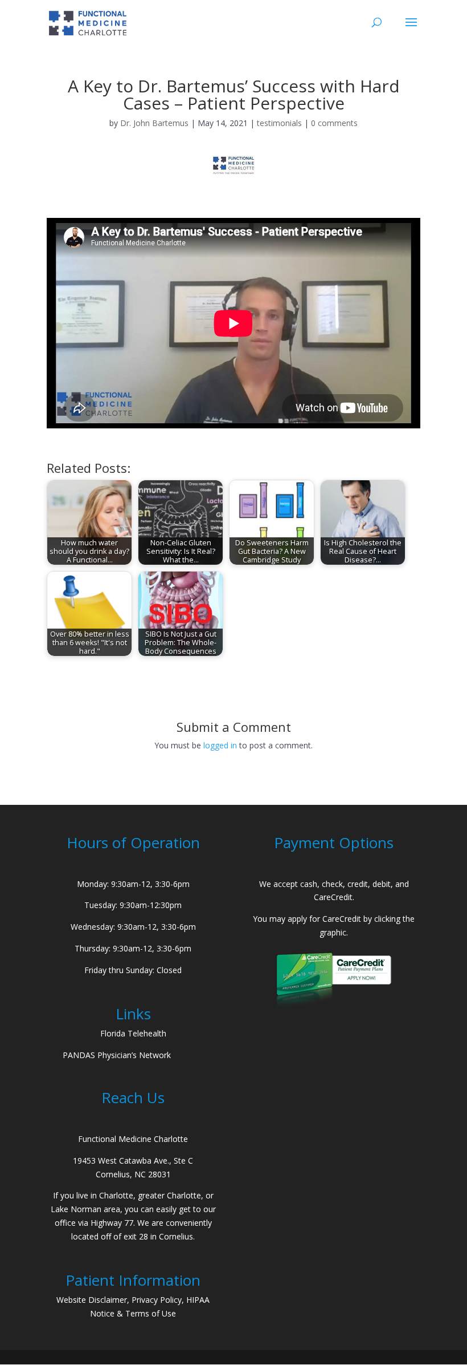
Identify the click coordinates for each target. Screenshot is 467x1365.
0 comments (334, 123)
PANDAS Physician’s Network (117, 1055)
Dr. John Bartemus (154, 123)
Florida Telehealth (133, 1033)
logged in (220, 745)
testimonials (279, 123)
